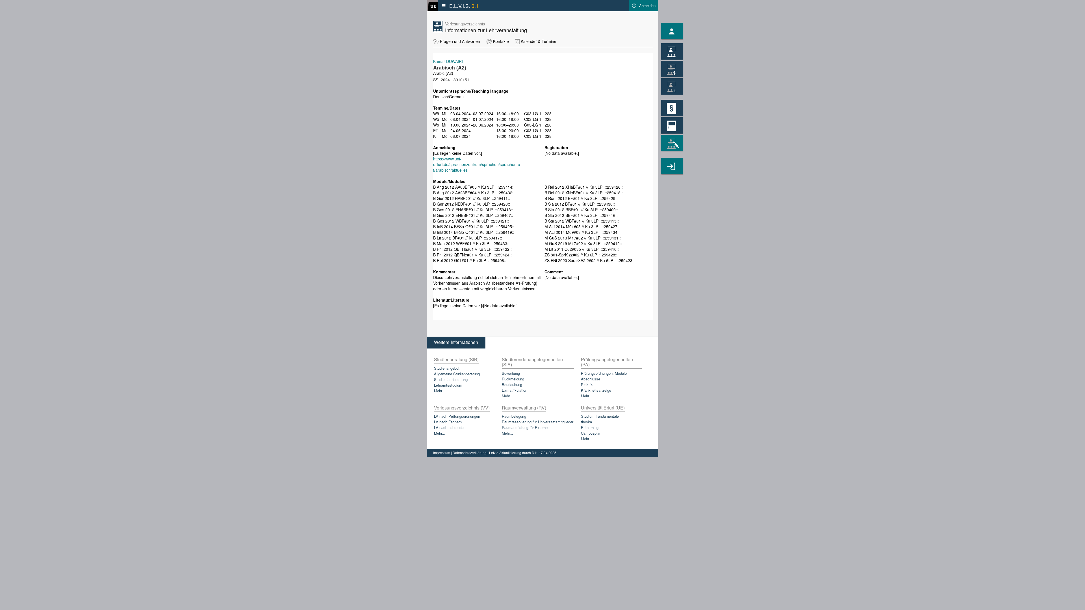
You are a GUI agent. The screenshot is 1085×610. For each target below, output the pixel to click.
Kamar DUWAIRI (448, 61)
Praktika (587, 384)
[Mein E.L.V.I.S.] (672, 31)
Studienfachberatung (451, 379)
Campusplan (591, 433)
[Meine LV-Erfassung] (672, 143)
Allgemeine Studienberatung (457, 373)
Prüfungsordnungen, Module (604, 373)
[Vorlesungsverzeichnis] (672, 51)
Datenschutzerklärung (470, 452)
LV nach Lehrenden (449, 427)
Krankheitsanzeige (596, 390)
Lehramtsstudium (448, 385)
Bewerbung (511, 373)
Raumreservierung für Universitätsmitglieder (537, 421)
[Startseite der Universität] (432, 5)
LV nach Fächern (448, 421)
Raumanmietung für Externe (525, 427)
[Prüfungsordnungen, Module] (672, 108)
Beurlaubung (512, 384)
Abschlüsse (590, 379)
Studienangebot (446, 368)
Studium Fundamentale (600, 416)
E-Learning (589, 427)
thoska (586, 421)
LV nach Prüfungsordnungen (457, 416)
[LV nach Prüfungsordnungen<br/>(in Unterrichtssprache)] (672, 69)
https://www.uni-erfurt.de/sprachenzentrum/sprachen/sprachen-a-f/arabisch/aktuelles (477, 164)
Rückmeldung (513, 379)
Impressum (442, 452)
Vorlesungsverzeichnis (465, 24)
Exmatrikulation (514, 390)
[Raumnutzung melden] (672, 166)
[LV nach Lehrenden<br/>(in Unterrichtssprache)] (672, 86)
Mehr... (439, 390)
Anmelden (647, 5)
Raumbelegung (514, 416)
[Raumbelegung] (672, 125)
